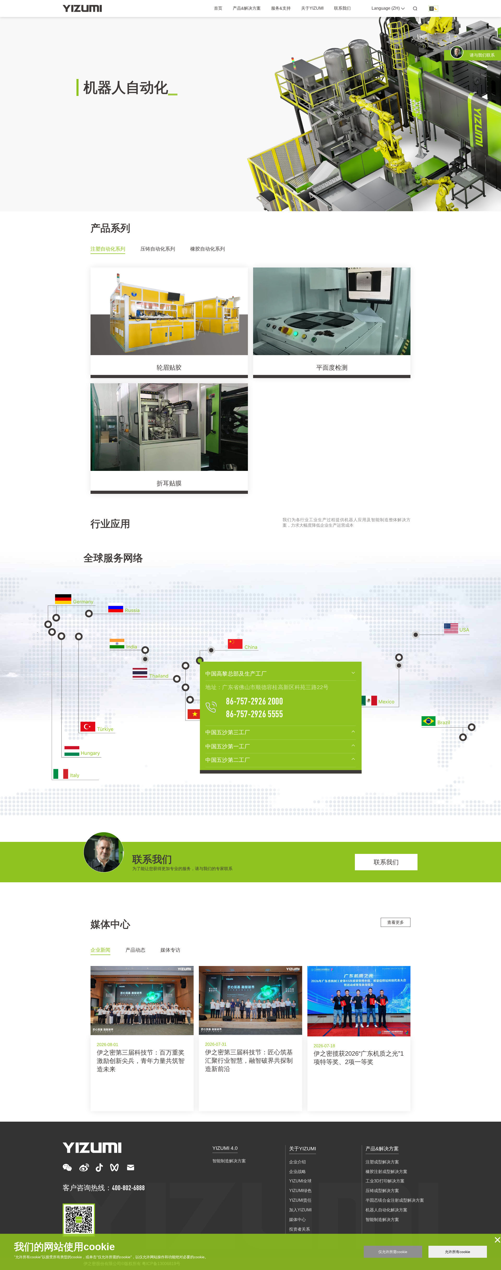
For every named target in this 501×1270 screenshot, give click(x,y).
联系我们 (342, 8)
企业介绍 (297, 1162)
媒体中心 (297, 1219)
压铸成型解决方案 (382, 1190)
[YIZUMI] (82, 8)
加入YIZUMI (300, 1210)
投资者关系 (299, 1229)
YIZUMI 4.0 (225, 1148)
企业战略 (297, 1171)
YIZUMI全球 (300, 1181)
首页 (218, 8)
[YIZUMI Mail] (131, 1167)
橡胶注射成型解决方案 (386, 1171)
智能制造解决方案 (229, 1161)
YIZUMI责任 (300, 1200)
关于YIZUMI (312, 8)
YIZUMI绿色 (300, 1190)
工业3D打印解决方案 (385, 1181)
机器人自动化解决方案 (386, 1210)
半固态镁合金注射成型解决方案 (395, 1200)
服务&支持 (281, 8)
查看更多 (395, 922)
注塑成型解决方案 (382, 1162)
